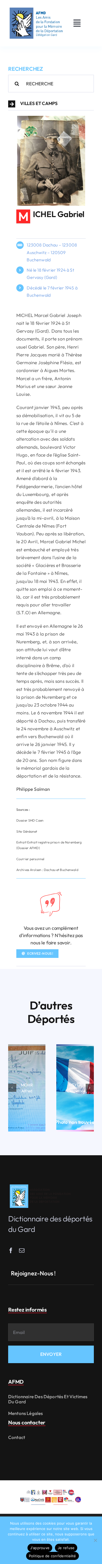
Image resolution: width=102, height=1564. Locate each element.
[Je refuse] (95, 1540)
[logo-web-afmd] (41, 1184)
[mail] (21, 1250)
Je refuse (66, 1548)
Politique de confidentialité (52, 1556)
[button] (51, 104)
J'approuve (40, 1548)
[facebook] (11, 1250)
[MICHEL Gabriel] (51, 118)
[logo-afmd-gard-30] (36, 8)
